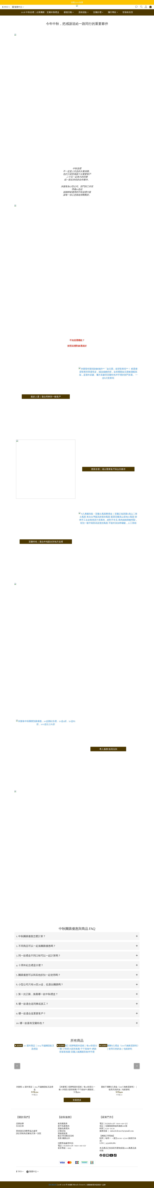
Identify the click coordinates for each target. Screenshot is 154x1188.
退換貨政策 (62, 1133)
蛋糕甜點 (82, 12)
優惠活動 (68, 12)
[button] (77, 936)
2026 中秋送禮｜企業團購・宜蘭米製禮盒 (40, 12)
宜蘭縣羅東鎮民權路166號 (116, 1126)
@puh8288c (111, 1143)
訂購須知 (62, 1131)
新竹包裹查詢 (63, 1126)
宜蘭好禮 (97, 12)
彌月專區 (112, 12)
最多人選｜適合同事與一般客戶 (46, 396)
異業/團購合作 (64, 1138)
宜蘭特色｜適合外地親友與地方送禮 (46, 541)
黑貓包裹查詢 (63, 1128)
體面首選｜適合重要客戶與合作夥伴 (108, 469)
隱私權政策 (52, 1185)
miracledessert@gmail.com (122, 1131)
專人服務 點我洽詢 (108, 748)
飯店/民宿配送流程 (66, 1135)
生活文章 (20, 1126)
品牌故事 (20, 1123)
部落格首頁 (128, 12)
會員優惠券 (62, 1123)
